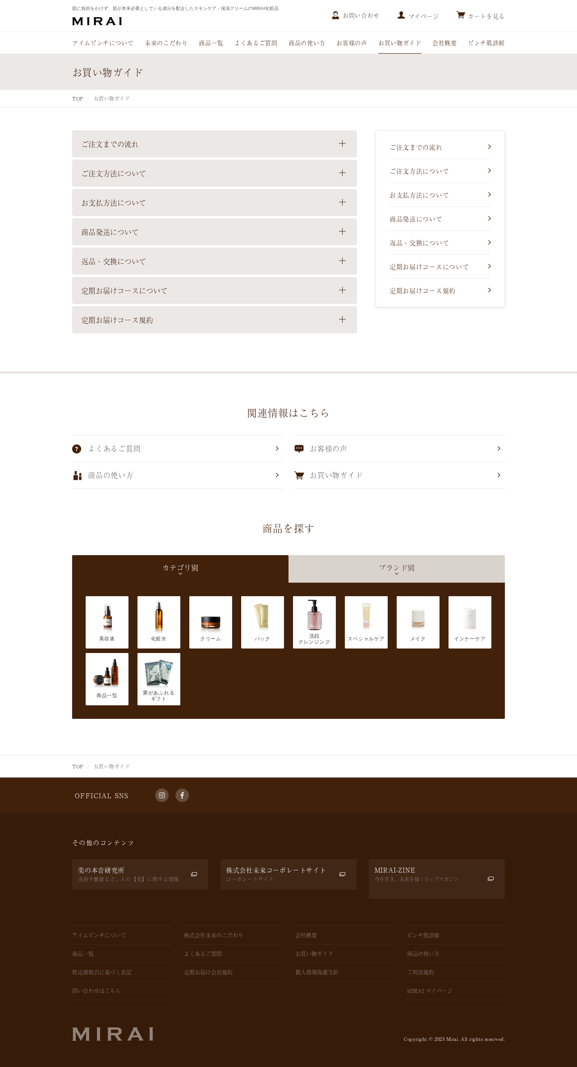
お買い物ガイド (399, 42)
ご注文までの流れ (416, 147)
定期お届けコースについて (429, 266)
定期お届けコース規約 (422, 290)
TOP (77, 98)
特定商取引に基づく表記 (102, 972)
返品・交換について (419, 242)
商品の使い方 (306, 42)
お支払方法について (419, 194)
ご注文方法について (419, 170)
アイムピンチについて (103, 42)
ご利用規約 (420, 972)
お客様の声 (351, 42)
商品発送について (416, 218)
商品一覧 (211, 42)
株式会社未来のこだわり (213, 935)
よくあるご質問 (256, 42)
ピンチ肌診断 (486, 42)
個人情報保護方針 (317, 972)
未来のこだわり (166, 42)
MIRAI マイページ (430, 991)
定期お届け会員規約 (208, 972)
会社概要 (444, 42)
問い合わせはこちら (96, 991)
